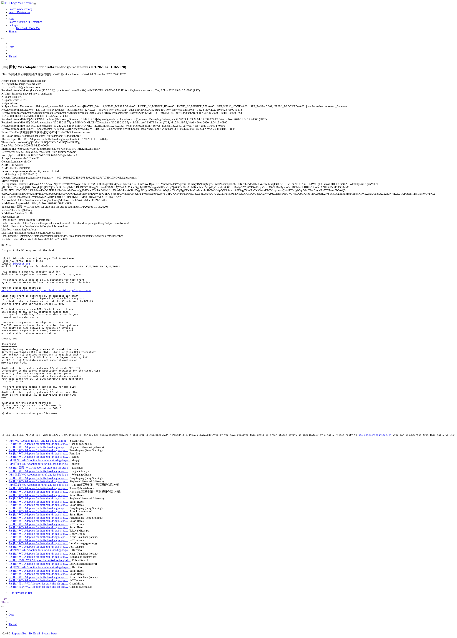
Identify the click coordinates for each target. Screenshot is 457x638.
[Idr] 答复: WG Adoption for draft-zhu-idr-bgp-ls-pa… (40, 474)
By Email (34, 633)
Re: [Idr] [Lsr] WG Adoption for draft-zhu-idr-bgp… (38, 583)
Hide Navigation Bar (20, 592)
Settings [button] (13, 25)
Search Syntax (17, 21)
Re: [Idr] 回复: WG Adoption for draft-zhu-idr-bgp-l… (40, 467)
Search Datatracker (19, 12)
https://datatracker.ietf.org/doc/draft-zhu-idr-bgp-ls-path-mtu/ (46, 290)
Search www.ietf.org (20, 9)
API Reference (33, 21)
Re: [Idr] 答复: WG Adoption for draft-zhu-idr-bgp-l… (40, 560)
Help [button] (11, 18)
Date (11, 46)
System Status (49, 633)
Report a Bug (19, 633)
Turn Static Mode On (28, 28)
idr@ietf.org (21, 263)
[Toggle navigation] (34, 3)
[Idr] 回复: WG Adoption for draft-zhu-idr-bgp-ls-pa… (40, 460)
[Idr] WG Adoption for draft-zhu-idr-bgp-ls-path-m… (39, 440)
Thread (13, 56)
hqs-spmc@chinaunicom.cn (374, 435)
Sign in (13, 31)
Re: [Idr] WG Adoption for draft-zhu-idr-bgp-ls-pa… (38, 443)
